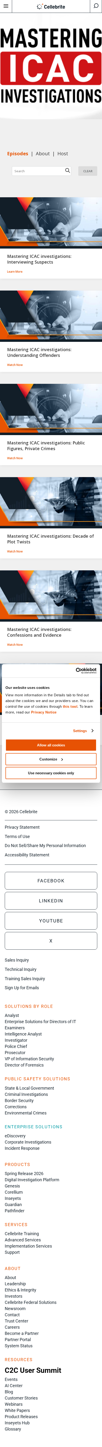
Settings (80, 731)
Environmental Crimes (25, 1112)
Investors (13, 1296)
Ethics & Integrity (20, 1289)
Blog (9, 1391)
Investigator (16, 1040)
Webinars (14, 1404)
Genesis (12, 1185)
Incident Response (22, 1148)
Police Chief (16, 1046)
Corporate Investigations (28, 1142)
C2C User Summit (33, 1370)
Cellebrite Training (22, 1233)
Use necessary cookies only (51, 773)
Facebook (51, 881)
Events (11, 1379)
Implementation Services (28, 1246)
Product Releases (21, 1416)
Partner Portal (18, 1339)
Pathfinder (14, 1210)
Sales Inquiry (17, 960)
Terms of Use (17, 836)
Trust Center (16, 1320)
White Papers (17, 1410)
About (10, 1277)
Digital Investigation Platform (32, 1179)
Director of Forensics (24, 1064)
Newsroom (15, 1308)
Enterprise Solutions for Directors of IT (40, 1021)
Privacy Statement (22, 827)
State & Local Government (29, 1088)
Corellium (14, 1192)
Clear (88, 171)
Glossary (13, 1428)
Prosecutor (15, 1052)
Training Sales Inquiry (25, 978)
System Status (18, 1345)
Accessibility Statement (27, 854)
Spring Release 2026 (24, 1173)
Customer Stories (21, 1397)
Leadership (15, 1283)
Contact (12, 1314)
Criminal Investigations (26, 1094)
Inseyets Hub (17, 1422)
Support (12, 1252)
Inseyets (13, 1198)
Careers (12, 1327)
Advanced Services (23, 1239)
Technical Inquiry (21, 969)
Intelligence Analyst (23, 1033)
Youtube (51, 921)
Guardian (13, 1204)
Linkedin (51, 901)
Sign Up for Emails (22, 987)
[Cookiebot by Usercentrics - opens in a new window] (76, 671)
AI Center (14, 1385)
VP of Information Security (29, 1058)
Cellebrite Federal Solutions (30, 1302)
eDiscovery (15, 1135)
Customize (48, 759)
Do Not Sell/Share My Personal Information (45, 845)
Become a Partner (22, 1333)
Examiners (15, 1027)
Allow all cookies (51, 745)
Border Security (19, 1100)
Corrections (16, 1106)
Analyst (12, 1015)
